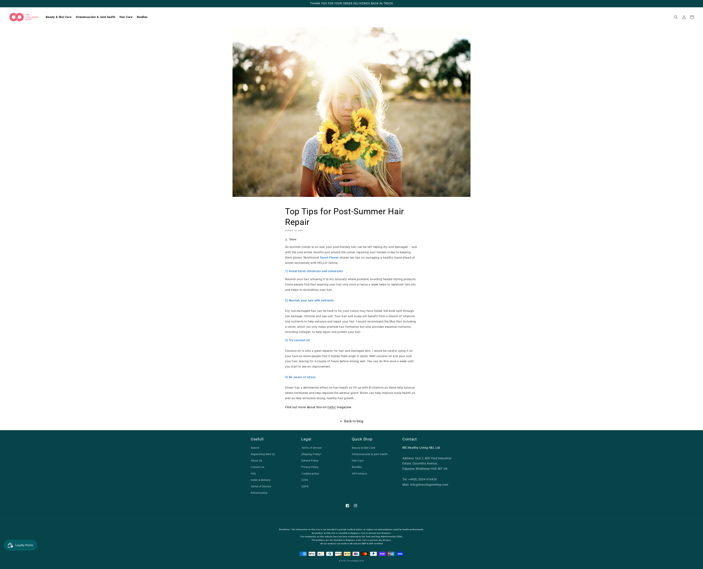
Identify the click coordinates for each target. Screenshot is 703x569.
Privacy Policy (310, 467)
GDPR (304, 486)
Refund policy (259, 492)
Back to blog (353, 421)
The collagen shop (355, 561)
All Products (359, 473)
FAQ (253, 473)
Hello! (331, 407)
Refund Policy (309, 460)
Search (255, 447)
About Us (256, 460)
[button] (676, 17)
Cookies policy (310, 473)
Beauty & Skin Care (363, 447)
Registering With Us (263, 454)
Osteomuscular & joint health (370, 454)
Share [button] (292, 239)
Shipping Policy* (311, 454)
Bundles (357, 467)
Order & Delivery (261, 480)
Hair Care (357, 460)
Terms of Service (261, 486)
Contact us (257, 467)
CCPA (304, 480)
